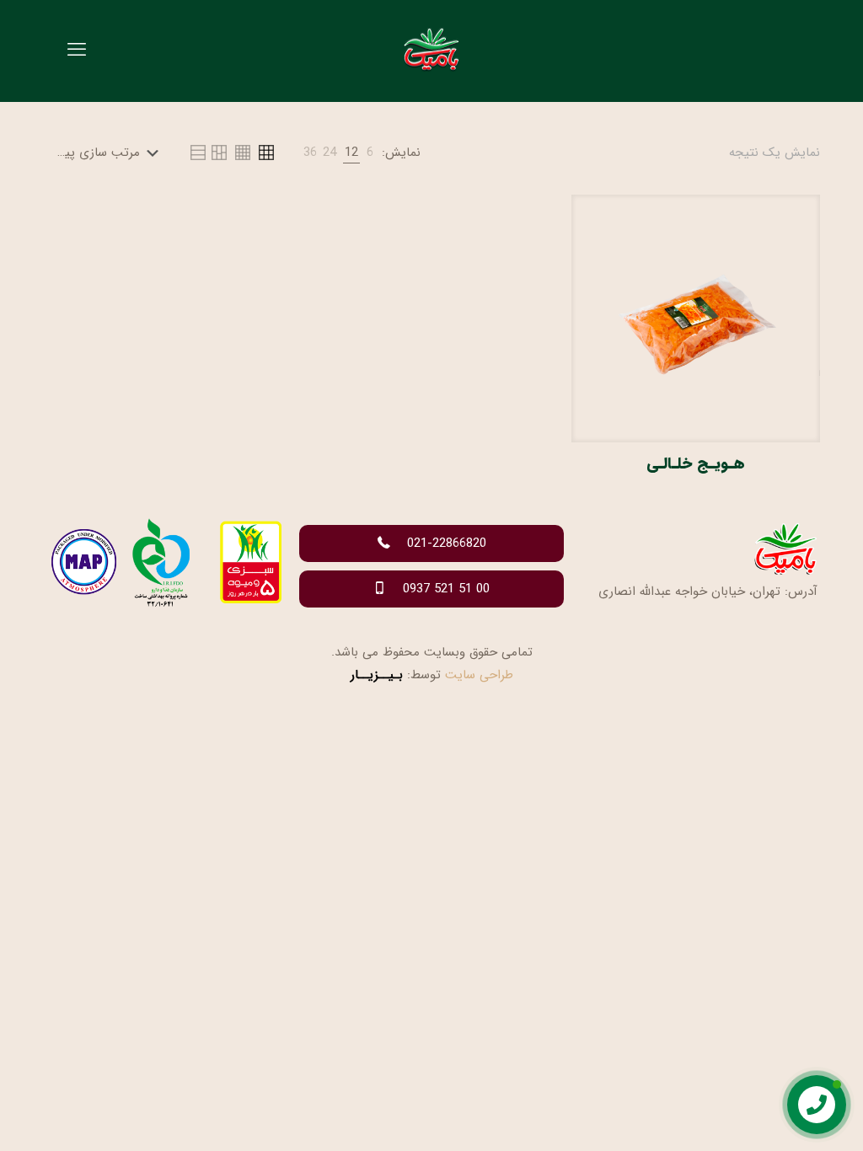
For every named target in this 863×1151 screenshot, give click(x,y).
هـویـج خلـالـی (695, 463)
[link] (370, 153)
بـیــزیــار (377, 675)
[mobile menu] (76, 50)
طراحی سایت (479, 675)
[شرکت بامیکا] (431, 50)
